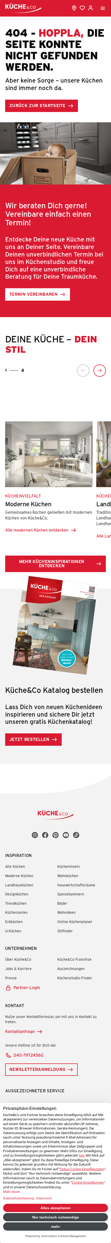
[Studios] (74, 8)
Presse (11, 977)
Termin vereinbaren (33, 294)
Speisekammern (70, 894)
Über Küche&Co (18, 959)
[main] (55, 396)
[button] (83, 370)
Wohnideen (66, 912)
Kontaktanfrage (20, 1031)
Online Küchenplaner (74, 921)
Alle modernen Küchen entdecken (36, 530)
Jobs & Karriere (18, 968)
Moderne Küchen (19, 875)
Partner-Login (26, 987)
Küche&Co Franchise (74, 959)
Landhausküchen (19, 885)
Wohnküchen (67, 875)
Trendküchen (16, 903)
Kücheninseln (68, 866)
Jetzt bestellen (29, 739)
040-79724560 (28, 1055)
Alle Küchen (15, 866)
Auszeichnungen (71, 968)
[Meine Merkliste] (82, 8)
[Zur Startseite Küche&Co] (23, 8)
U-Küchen (13, 930)
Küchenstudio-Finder (74, 977)
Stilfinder (65, 930)
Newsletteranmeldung (37, 1069)
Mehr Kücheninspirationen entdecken (51, 563)
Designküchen (16, 894)
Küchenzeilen (16, 912)
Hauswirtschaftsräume (76, 885)
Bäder (62, 903)
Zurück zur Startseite (37, 105)
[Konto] (91, 8)
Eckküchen (14, 921)
